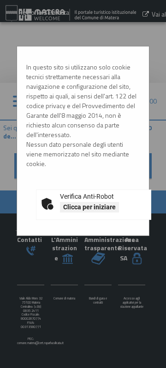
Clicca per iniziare (89, 207)
